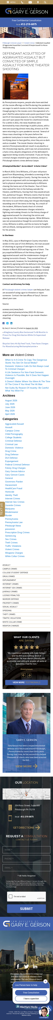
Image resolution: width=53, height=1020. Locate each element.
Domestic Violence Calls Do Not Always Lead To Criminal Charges (27, 367)
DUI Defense (11, 458)
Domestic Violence (14, 448)
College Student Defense (15, 572)
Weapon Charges (11, 625)
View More (26, 682)
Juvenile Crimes (13, 505)
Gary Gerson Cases (14, 475)
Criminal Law (11, 444)
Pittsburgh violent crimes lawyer (18, 289)
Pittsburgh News (13, 525)
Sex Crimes (10, 539)
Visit (38, 2)
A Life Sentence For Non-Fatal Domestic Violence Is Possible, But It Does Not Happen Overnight (27, 375)
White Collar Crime (12, 622)
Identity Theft (11, 495)
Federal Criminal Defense (17, 464)
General (9, 478)
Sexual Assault (10, 606)
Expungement (11, 461)
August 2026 (11, 400)
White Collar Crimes (15, 556)
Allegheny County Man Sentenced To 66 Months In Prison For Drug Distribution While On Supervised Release (25, 335)
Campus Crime (12, 430)
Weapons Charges (14, 553)
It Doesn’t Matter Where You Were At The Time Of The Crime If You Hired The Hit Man (27, 383)
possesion (10, 529)
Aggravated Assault (14, 424)
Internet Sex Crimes (14, 502)
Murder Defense (11, 599)
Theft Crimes (11, 542)
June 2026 (10, 407)
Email (30, 2)
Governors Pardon (14, 481)
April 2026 (10, 414)
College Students (13, 437)
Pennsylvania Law (14, 522)
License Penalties (11, 595)
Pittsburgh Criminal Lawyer (12, 43)
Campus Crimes (10, 569)
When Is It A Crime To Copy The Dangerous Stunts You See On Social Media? (26, 361)
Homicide (9, 492)
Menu (13, 2)
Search (45, 2)
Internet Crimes (12, 498)
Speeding (7, 610)
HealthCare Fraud (13, 488)
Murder (8, 515)
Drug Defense (11, 454)
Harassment (11, 485)
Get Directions (23, 827)
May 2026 (10, 410)
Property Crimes (11, 603)
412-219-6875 (29, 24)
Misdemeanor (11, 512)
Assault (8, 427)
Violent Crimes (29, 43)
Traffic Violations (13, 546)
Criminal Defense (13, 441)
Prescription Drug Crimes (17, 532)
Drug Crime (10, 451)
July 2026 (9, 404)
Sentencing (10, 536)
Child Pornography (14, 434)
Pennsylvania (11, 519)
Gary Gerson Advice (15, 471)
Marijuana (10, 508)
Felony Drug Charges (15, 468)
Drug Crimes (9, 576)
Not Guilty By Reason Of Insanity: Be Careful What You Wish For (27, 389)
